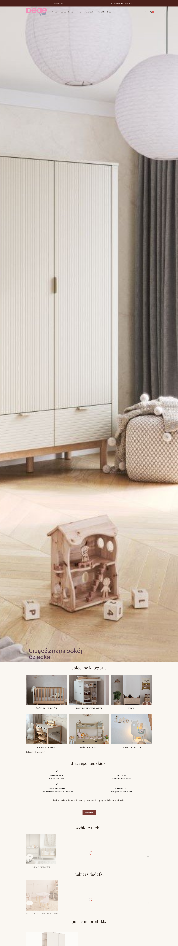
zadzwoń (89, 812)
